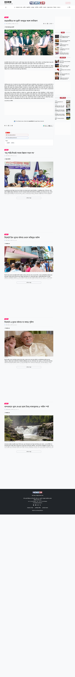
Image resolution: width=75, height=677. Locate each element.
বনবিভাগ (12, 142)
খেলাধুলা (32, 7)
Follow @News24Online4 (12, 137)
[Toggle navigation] (5, 7)
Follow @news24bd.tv (11, 135)
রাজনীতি (40, 7)
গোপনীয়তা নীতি (38, 507)
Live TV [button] (67, 3)
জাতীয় (24, 7)
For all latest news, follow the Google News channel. (29, 121)
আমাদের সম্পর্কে (30, 507)
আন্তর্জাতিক (28, 7)
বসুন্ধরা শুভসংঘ (50, 7)
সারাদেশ (44, 7)
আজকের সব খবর (19, 7)
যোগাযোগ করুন (45, 507)
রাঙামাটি (8, 142)
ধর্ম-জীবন (36, 7)
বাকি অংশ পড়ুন (29, 197)
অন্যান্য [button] (58, 7)
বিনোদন (54, 7)
